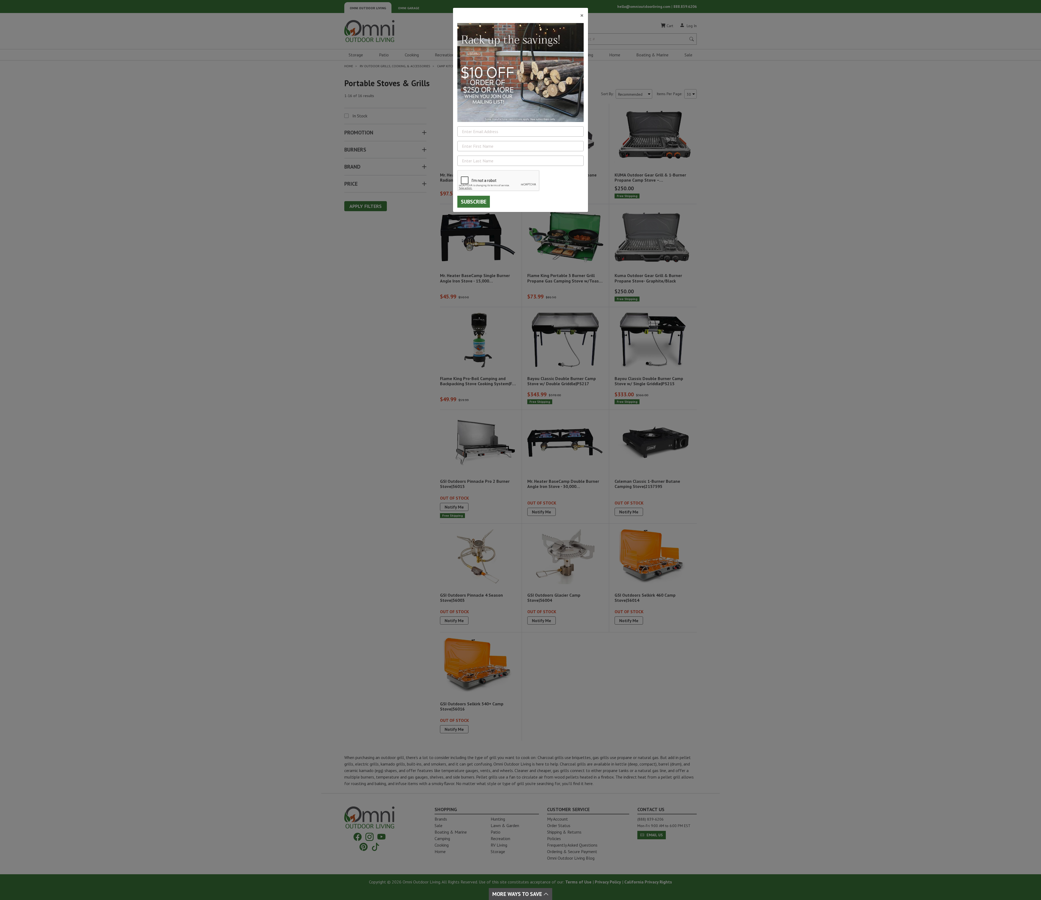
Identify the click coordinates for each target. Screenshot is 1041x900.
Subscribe (473, 201)
